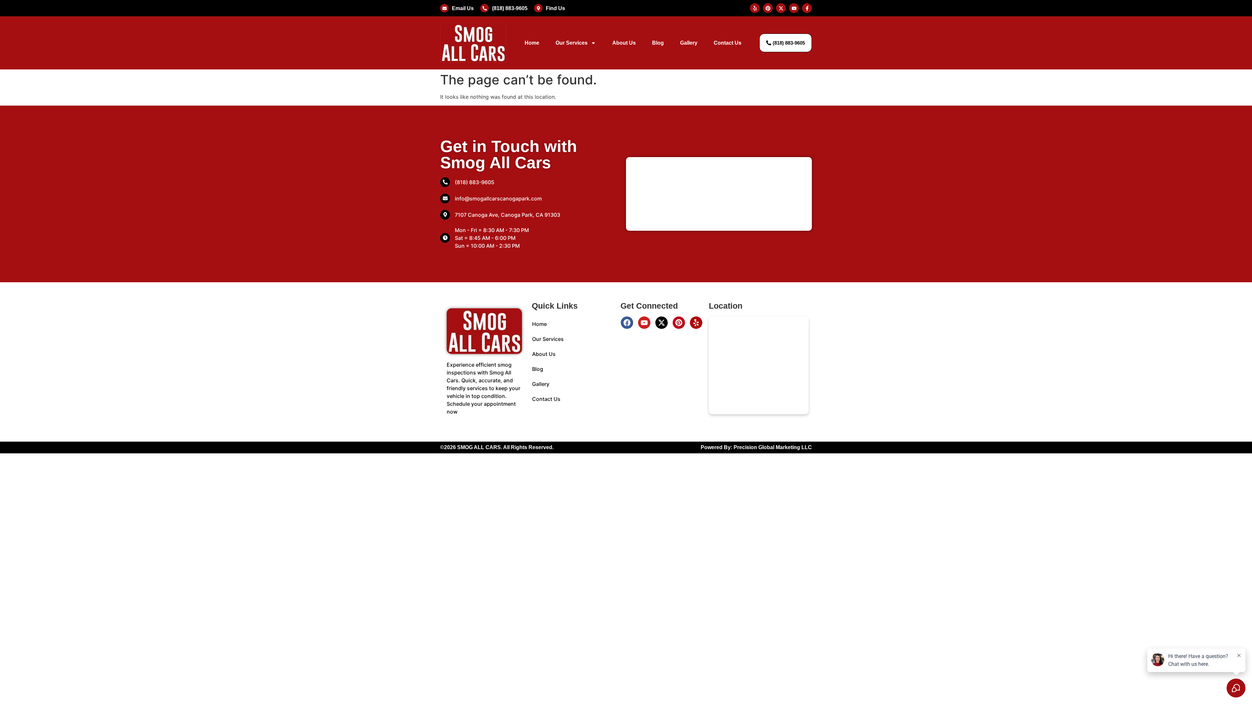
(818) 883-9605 (510, 8)
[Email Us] (444, 8)
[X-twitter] (661, 322)
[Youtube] (644, 322)
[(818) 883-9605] (484, 8)
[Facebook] (627, 322)
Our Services (572, 43)
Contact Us (727, 43)
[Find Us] (538, 8)
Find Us (555, 8)
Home (532, 43)
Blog (658, 43)
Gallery (688, 43)
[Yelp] (696, 322)
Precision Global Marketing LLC (773, 447)
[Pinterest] (679, 322)
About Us (624, 43)
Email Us (463, 8)
